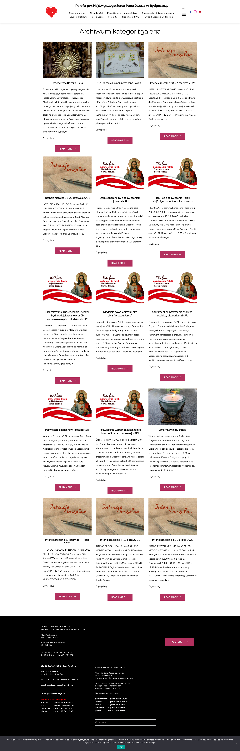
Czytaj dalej (48, 138)
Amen (120, 747)
